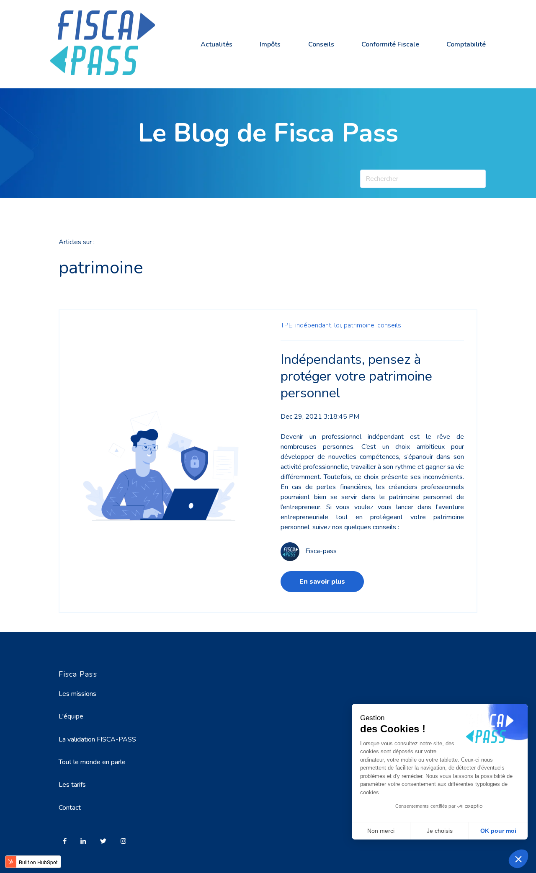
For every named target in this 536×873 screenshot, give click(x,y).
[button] (518, 859)
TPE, (287, 325)
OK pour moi (498, 830)
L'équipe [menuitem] (71, 716)
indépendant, (313, 325)
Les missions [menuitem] (77, 693)
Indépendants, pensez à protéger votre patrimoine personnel (356, 376)
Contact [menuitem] (70, 807)
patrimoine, (360, 325)
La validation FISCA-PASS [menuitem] (97, 739)
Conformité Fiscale (390, 44)
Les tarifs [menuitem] (72, 784)
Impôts (270, 44)
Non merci (380, 830)
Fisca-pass (321, 551)
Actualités (216, 44)
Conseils (321, 44)
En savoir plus (322, 581)
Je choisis (440, 830)
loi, (338, 325)
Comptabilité (466, 44)
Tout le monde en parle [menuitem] (92, 762)
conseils (389, 325)
